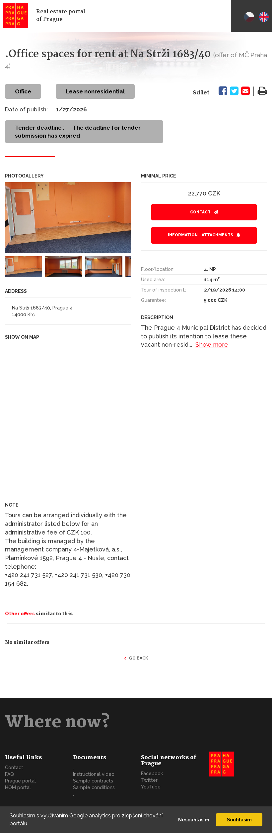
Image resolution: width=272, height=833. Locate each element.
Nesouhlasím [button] (193, 819)
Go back (138, 658)
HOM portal (18, 787)
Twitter (149, 780)
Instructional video (93, 774)
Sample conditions (94, 787)
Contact (200, 212)
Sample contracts (93, 780)
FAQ (9, 774)
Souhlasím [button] (239, 819)
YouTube (151, 786)
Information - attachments (200, 235)
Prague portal (20, 780)
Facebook (152, 773)
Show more (211, 344)
